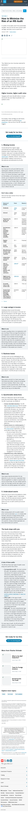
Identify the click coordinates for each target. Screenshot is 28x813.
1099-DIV (15, 208)
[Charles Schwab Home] (4, 1)
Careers (2, 797)
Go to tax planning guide (14, 136)
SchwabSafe (4, 790)
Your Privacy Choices (7, 806)
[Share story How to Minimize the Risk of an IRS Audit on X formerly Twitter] (2, 35)
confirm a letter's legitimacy (11, 594)
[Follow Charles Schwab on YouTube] (2, 761)
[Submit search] (24, 10)
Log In (25, 1)
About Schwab (18, 795)
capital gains (5, 156)
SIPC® (20, 799)
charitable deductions (12, 405)
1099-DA (16, 276)
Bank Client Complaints (5, 804)
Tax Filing (4, 16)
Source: (5, 301)
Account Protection (14, 799)
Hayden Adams (13, 31)
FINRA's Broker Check (12, 802)
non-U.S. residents (9, 749)
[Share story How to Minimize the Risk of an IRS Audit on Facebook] (4, 35)
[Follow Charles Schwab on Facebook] (8, 761)
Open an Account (18, 1)
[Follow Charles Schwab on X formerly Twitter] (5, 761)
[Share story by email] (9, 35)
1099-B (16, 263)
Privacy (9, 790)
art (16, 514)
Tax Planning (18, 694)
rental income (9, 428)
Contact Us (11, 795)
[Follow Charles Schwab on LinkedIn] (11, 761)
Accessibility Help (4, 795)
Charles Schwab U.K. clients (10, 750)
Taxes (3, 694)
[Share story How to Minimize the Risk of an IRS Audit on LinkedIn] (7, 35)
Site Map (2, 792)
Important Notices (4, 799)
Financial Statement (19, 792)
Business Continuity (10, 792)
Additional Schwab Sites (18, 790)
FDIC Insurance (4, 802)
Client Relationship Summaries (18, 804)
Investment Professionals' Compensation (13, 797)
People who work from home (16, 460)
